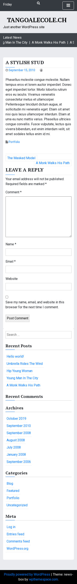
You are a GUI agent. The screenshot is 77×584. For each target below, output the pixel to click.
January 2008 (16, 455)
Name (11, 244)
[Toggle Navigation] (68, 5)
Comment (14, 192)
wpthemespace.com (43, 579)
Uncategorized (17, 505)
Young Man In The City (22, 378)
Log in (11, 527)
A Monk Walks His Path (53, 163)
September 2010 (19, 426)
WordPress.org (17, 548)
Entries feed (15, 534)
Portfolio (14, 142)
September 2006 (19, 462)
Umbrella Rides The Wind (25, 364)
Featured (13, 491)
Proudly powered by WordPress (27, 574)
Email (11, 261)
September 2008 (19, 433)
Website (12, 279)
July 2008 (14, 447)
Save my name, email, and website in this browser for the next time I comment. (35, 304)
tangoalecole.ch (37, 20)
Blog (10, 484)
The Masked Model (21, 158)
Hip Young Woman (19, 371)
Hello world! (15, 356)
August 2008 (16, 440)
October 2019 (16, 419)
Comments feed (18, 541)
